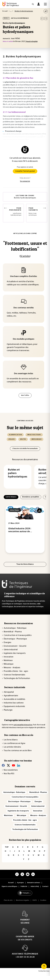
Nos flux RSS (9, 774)
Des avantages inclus (23, 374)
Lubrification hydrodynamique (15, 211)
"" (25, 246)
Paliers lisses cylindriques (33, 211)
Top (6, 847)
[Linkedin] (18, 765)
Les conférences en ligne (14, 743)
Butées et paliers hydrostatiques (17, 473)
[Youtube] (13, 765)
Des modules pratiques (23, 339)
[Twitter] (8, 765)
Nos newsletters (11, 770)
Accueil (5, 11)
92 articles (25, 256)
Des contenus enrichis (23, 308)
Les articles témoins (12, 747)
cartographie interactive (22, 725)
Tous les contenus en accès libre (18, 751)
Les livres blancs (11, 740)
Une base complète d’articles (23, 276)
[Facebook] (3, 765)
